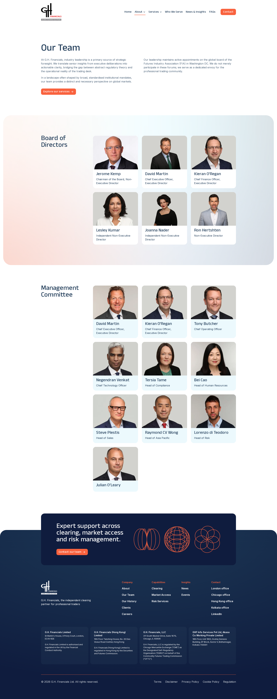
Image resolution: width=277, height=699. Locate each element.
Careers (127, 614)
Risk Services (160, 601)
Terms (157, 681)
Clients (126, 607)
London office (220, 588)
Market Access (161, 594)
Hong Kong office (222, 601)
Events (185, 594)
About (126, 588)
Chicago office (220, 594)
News (185, 588)
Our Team (128, 594)
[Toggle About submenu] (144, 12)
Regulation (229, 681)
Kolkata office (220, 607)
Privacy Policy (190, 681)
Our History (129, 601)
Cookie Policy (211, 681)
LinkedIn (216, 614)
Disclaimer (171, 681)
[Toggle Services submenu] (160, 12)
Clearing (157, 588)
